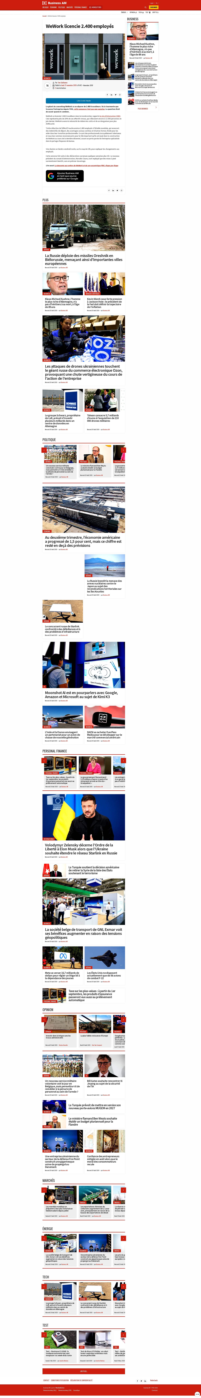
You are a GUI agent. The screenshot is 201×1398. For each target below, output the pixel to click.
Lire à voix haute (84, 101)
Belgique (45, 7)
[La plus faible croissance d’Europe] (95, 1016)
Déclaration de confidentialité (81, 1380)
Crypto (155, 12)
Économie (53, 7)
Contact (46, 1380)
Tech (141, 12)
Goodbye (76, 1390)
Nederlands (154, 1380)
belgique (83, 1031)
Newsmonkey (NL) (49, 1390)
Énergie (124, 12)
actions (48, 1202)
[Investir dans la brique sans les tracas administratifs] (60, 1016)
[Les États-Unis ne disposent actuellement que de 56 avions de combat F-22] (105, 948)
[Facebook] (137, 1380)
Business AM (64, 268)
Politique (61, 7)
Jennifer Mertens (64, 1361)
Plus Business (148, 108)
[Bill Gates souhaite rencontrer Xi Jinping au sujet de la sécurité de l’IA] (105, 1056)
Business (47, 78)
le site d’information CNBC (110, 116)
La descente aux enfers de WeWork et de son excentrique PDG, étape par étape (86, 165)
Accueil (44, 16)
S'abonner (153, 7)
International (49, 839)
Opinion (133, 12)
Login (151, 3)
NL (157, 3)
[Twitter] (141, 1380)
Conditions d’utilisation (60, 1380)
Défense (46, 249)
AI (44, 686)
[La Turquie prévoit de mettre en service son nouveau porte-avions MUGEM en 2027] (54, 1101)
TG (47, 85)
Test (148, 12)
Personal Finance (80, 7)
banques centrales (92, 293)
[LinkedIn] (145, 1380)
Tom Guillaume (62, 82)
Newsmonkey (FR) (64, 1390)
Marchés (70, 7)
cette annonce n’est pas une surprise (89, 109)
